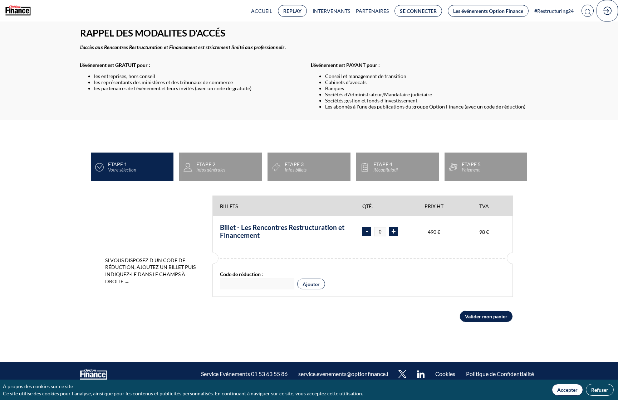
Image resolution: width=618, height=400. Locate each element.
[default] (445, 374)
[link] (261, 10)
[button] (292, 11)
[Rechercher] (588, 11)
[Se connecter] (607, 10)
